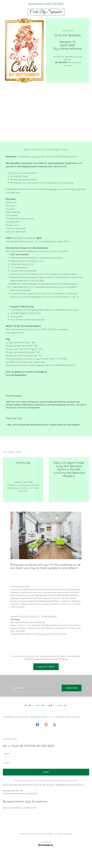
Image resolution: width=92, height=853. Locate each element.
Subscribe (71, 688)
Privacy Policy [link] (54, 780)
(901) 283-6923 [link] (55, 4)
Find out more (46, 667)
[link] (46, 12)
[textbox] (35, 688)
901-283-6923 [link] (9, 791)
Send (46, 772)
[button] (34, 808)
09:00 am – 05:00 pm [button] (23, 808)
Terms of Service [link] (67, 780)
